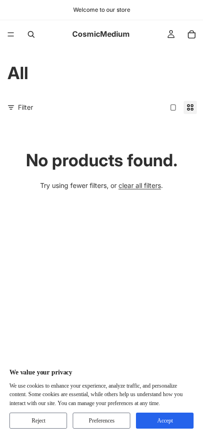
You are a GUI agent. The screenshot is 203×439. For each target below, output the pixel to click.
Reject (38, 420)
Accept (165, 420)
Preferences (102, 420)
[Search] (31, 34)
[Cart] (191, 34)
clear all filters (139, 185)
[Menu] (11, 34)
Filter (25, 107)
